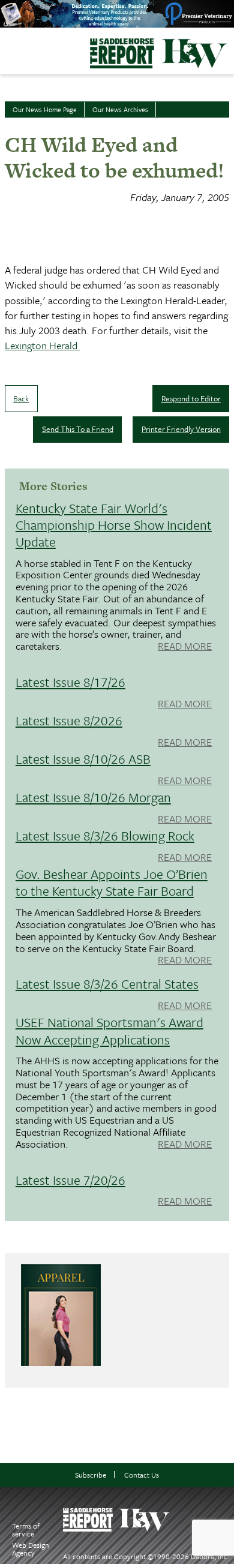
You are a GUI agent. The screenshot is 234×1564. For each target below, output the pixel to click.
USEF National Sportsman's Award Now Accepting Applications (109, 1030)
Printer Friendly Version (181, 429)
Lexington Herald (42, 345)
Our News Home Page (45, 109)
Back (21, 398)
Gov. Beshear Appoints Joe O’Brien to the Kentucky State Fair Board (112, 882)
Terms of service (26, 1529)
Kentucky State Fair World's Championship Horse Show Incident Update (114, 525)
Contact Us (141, 1475)
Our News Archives (120, 109)
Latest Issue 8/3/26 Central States (107, 983)
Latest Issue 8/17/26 (70, 682)
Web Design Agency (30, 1548)
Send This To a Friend (77, 429)
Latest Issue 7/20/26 (70, 1179)
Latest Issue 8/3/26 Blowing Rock (105, 835)
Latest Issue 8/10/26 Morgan (93, 797)
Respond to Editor (191, 398)
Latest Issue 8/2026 (69, 720)
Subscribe (90, 1475)
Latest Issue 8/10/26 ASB (83, 758)
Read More (185, 646)
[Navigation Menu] (8, 47)
